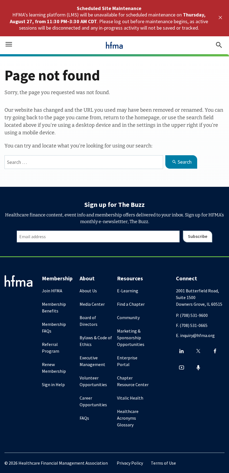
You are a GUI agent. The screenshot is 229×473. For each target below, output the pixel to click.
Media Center (92, 304)
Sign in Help (53, 384)
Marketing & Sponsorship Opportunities (130, 337)
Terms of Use (163, 463)
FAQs (84, 418)
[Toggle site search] (219, 45)
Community (128, 317)
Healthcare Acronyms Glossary (128, 417)
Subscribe (197, 236)
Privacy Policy (130, 463)
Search (185, 162)
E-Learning (127, 290)
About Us (88, 290)
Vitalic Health (130, 398)
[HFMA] (114, 45)
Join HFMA (52, 290)
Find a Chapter (131, 304)
